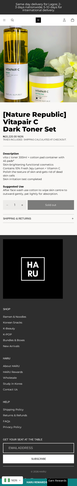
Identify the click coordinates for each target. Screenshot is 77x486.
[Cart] (72, 20)
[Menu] (4, 20)
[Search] (12, 20)
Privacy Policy (12, 427)
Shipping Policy (13, 409)
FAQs (6, 421)
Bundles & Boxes (14, 340)
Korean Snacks (12, 322)
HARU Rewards (13, 372)
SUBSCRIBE (38, 458)
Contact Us (10, 389)
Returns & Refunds (15, 415)
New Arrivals (11, 346)
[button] (38, 482)
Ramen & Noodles (14, 316)
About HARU (11, 366)
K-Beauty (9, 328)
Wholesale (10, 377)
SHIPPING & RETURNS (17, 218)
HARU (42, 471)
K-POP (7, 334)
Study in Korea (12, 383)
